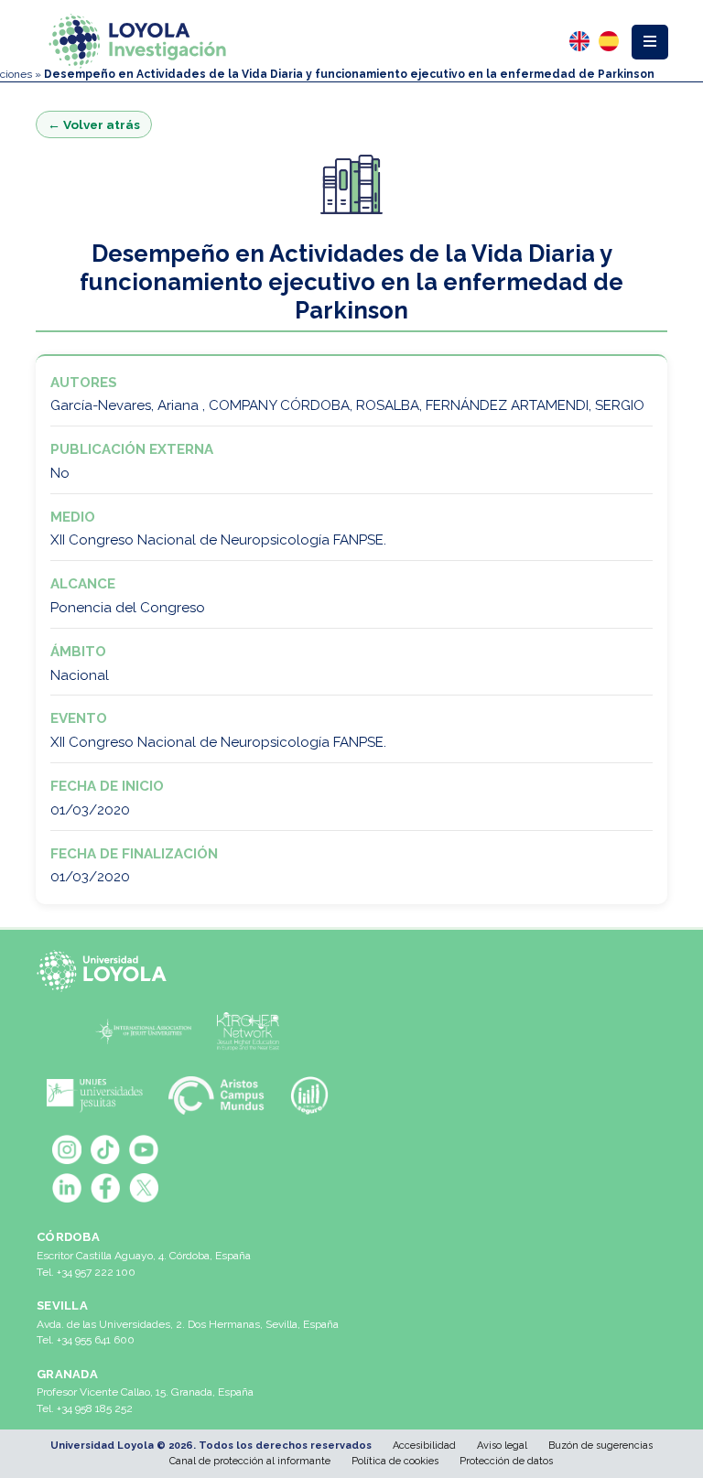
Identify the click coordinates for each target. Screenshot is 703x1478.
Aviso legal (502, 1445)
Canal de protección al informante (249, 1461)
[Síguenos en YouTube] (143, 1149)
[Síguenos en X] (143, 1188)
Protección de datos (506, 1461)
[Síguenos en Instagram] (66, 1149)
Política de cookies (395, 1461)
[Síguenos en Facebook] (105, 1188)
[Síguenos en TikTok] (105, 1149)
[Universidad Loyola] (105, 971)
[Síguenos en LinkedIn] (66, 1188)
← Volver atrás (94, 124)
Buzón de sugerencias (600, 1445)
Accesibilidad (424, 1445)
